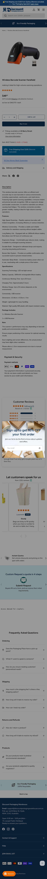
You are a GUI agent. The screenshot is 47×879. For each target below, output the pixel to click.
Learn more (34, 4)
